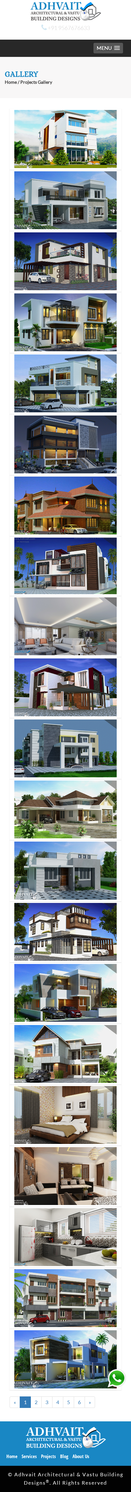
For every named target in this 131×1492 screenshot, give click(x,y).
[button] (108, 48)
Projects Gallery (36, 82)
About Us (80, 1456)
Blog (64, 1456)
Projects (48, 1456)
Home (11, 82)
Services (29, 1456)
